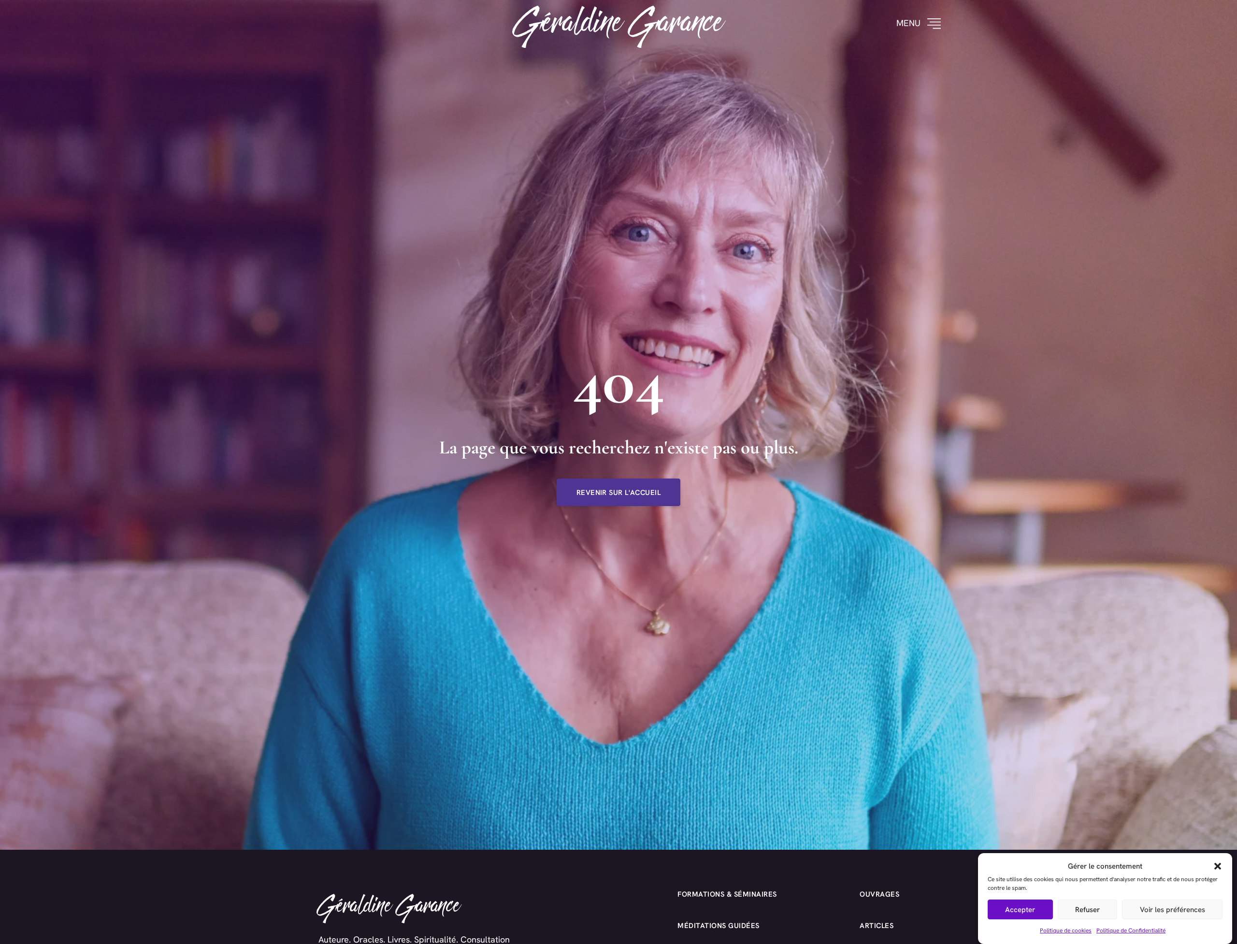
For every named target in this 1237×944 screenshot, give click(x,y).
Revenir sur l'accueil (618, 492)
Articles (876, 925)
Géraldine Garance (618, 23)
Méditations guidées (718, 925)
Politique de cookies (1066, 930)
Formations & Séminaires (727, 894)
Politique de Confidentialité (1130, 930)
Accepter (1020, 910)
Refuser (1087, 910)
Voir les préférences (1172, 910)
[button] (1218, 866)
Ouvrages (879, 894)
